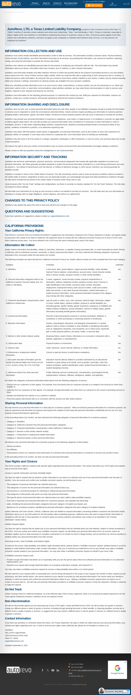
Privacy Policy (84, 684)
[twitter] (47, 670)
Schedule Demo (96, 5)
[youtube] (52, 670)
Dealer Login (113, 5)
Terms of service (76, 684)
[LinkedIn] (57, 670)
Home (6, 12)
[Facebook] (42, 670)
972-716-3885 (78, 667)
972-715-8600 (79, 664)
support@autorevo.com (60, 216)
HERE (82, 676)
